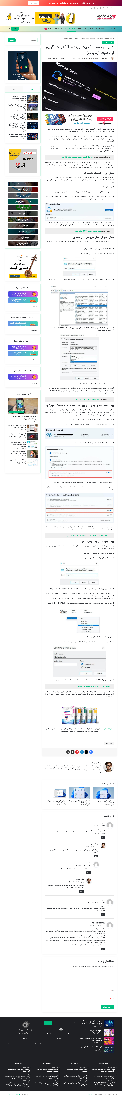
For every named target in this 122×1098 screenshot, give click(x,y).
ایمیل (112, 999)
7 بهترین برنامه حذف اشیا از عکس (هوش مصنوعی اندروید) (17, 435)
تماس (14, 29)
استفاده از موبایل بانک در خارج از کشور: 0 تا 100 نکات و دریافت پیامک (17, 107)
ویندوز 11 (108, 743)
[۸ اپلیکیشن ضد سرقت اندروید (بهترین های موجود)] (32, 462)
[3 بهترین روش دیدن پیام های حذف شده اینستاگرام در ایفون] (109, 1041)
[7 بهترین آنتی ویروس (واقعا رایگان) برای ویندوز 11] (55, 793)
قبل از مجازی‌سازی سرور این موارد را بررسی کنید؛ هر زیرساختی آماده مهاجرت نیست (91, 1023)
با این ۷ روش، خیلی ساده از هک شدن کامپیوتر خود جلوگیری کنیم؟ (88, 535)
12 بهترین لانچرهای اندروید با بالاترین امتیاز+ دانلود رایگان (18, 452)
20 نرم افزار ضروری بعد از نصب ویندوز (86, 399)
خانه (7, 8)
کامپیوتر (71, 28)
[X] (62, 1039)
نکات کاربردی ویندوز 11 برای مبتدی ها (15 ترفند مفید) (79, 802)
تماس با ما (13, 8)
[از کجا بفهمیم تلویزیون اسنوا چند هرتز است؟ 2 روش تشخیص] (32, 136)
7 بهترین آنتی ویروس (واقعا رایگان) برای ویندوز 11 (56, 802)
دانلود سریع (33, 3)
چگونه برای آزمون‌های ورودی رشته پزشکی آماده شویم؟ (18, 97)
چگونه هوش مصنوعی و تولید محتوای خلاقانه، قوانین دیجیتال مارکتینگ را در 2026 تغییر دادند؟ (17, 126)
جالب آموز (90, 1094)
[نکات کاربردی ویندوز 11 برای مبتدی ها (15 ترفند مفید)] (79, 793)
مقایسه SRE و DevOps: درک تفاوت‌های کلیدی (91, 1048)
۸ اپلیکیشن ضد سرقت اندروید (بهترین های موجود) (17, 461)
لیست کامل (34, 307)
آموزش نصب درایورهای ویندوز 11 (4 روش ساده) (94, 686)
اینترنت (89, 28)
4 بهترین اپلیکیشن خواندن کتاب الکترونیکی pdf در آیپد (17, 426)
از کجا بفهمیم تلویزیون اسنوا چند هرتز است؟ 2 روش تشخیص (17, 135)
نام (112, 990)
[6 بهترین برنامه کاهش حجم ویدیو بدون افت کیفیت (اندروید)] (32, 444)
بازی (62, 28)
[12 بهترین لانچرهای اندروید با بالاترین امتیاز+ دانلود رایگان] (32, 454)
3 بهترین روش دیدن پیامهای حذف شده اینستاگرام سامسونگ (91, 1031)
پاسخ (103, 837)
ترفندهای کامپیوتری (103, 38)
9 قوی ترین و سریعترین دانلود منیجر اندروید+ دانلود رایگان (25, 417)
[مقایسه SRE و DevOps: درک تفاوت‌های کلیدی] (109, 1049)
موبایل (80, 28)
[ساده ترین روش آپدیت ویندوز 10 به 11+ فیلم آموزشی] (103, 793)
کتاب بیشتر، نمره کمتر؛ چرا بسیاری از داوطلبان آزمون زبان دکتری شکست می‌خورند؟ (18, 116)
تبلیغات (20, 8)
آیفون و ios (100, 28)
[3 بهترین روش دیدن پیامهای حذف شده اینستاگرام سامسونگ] (109, 1032)
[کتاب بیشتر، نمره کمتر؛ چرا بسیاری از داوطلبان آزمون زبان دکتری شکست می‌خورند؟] (32, 116)
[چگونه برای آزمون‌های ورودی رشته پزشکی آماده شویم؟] (32, 99)
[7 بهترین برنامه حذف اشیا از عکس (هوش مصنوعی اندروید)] (32, 436)
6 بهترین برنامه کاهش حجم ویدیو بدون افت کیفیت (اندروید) (18, 444)
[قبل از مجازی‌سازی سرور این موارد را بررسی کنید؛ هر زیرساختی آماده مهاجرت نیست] (109, 1023)
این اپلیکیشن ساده (106, 729)
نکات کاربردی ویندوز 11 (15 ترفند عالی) (88, 231)
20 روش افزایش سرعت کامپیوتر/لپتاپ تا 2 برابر (77, 157)
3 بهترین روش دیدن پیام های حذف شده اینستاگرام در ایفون (91, 1039)
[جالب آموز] (106, 17)
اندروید (111, 28)
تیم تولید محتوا (106, 58)
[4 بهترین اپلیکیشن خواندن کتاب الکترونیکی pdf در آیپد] (32, 428)
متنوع (57, 28)
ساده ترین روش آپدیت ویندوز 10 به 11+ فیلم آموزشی (104, 802)
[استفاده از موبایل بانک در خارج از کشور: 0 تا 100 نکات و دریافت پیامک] (32, 107)
